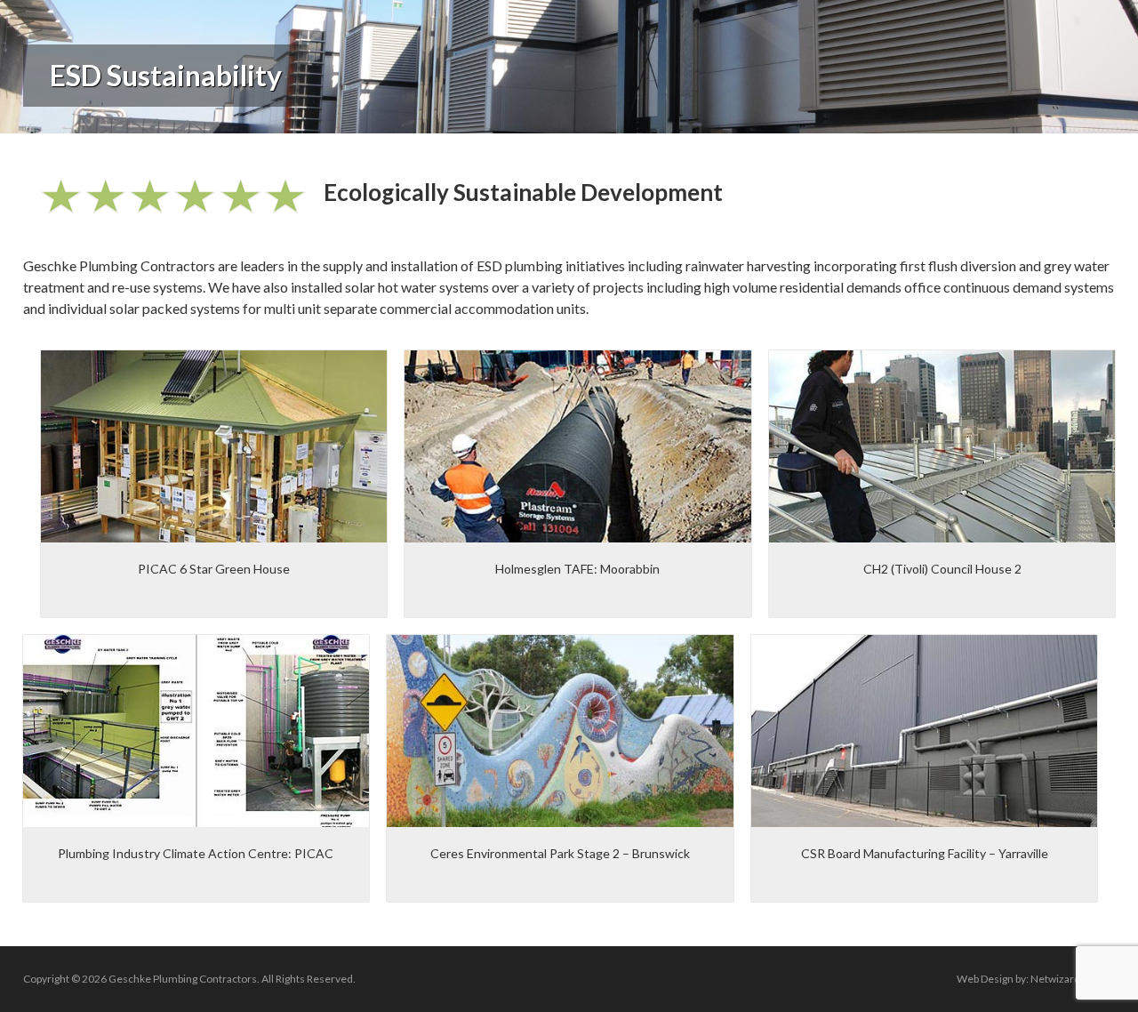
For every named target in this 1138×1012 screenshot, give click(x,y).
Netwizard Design (1072, 978)
